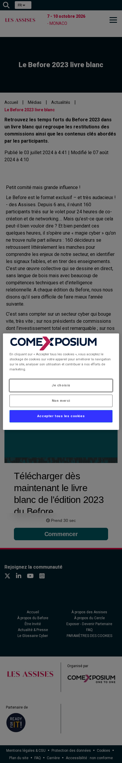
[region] (61, 381)
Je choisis (61, 385)
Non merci (61, 401)
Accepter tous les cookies (61, 416)
